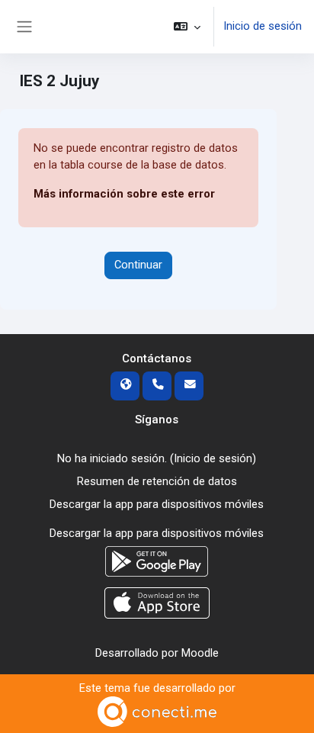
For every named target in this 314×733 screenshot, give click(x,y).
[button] (187, 26)
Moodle (200, 653)
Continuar (138, 265)
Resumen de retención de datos (157, 481)
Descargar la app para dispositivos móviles (157, 504)
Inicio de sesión (262, 26)
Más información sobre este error (124, 194)
